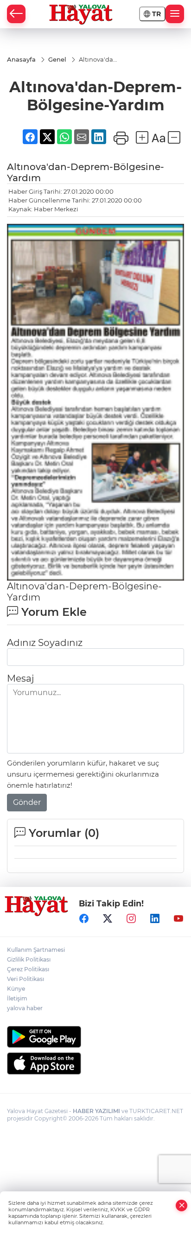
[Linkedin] (155, 919)
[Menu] (175, 14)
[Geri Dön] (16, 14)
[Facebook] (84, 919)
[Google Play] (95, 1037)
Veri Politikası (25, 978)
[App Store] (95, 1063)
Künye (16, 988)
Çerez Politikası (28, 969)
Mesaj (20, 678)
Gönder (27, 802)
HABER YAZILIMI (96, 1110)
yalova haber (25, 1008)
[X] (107, 919)
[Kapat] (181, 1205)
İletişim (17, 998)
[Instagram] (131, 919)
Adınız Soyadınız (45, 642)
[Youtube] (178, 919)
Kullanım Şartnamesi (36, 949)
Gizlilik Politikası (29, 959)
